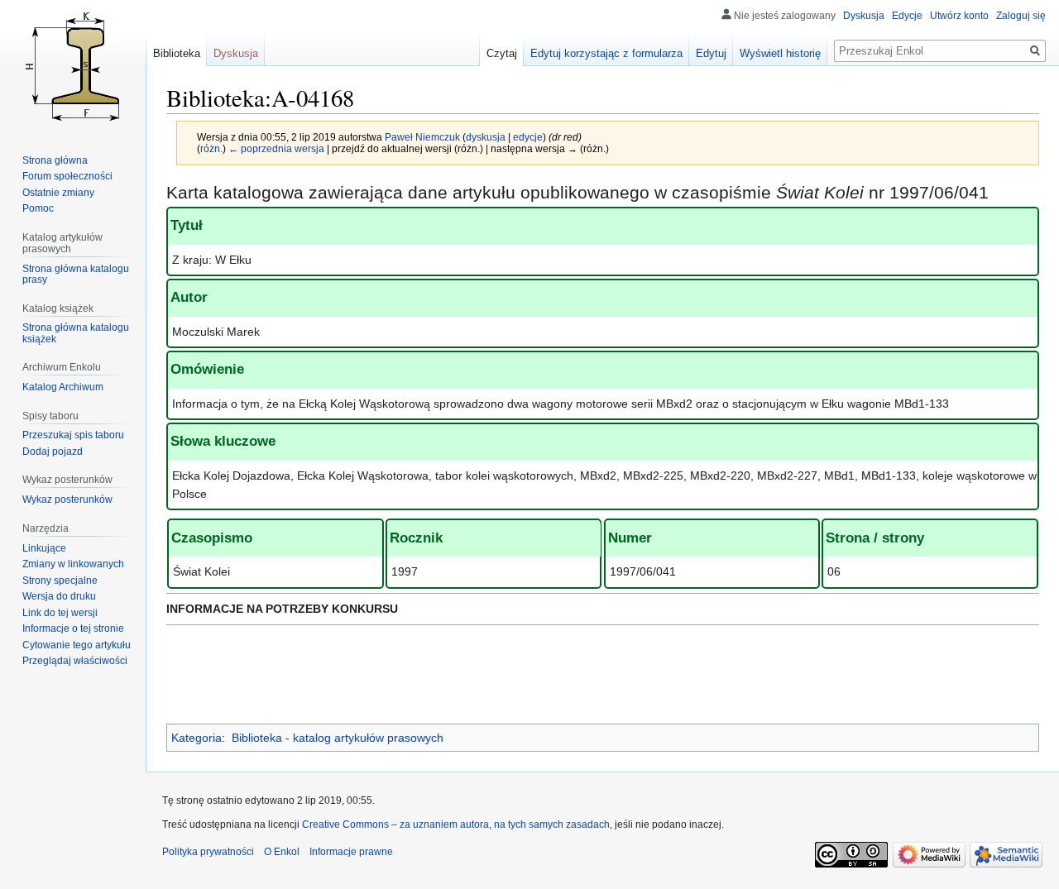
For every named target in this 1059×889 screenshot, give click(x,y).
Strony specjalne (60, 580)
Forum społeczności (67, 176)
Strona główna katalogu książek (75, 333)
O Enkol (281, 852)
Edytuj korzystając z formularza (606, 53)
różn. (211, 148)
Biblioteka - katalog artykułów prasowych (337, 737)
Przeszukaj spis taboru (73, 435)
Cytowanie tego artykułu (76, 645)
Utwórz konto (959, 16)
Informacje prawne (351, 852)
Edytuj (711, 53)
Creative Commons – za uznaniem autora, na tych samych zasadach (456, 824)
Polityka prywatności (208, 852)
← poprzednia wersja (276, 148)
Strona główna (55, 160)
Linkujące (44, 548)
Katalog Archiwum (62, 387)
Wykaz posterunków (67, 499)
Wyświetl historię (780, 53)
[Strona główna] (73, 66)
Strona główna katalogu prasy (75, 274)
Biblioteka (176, 53)
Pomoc (38, 208)
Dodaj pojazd (52, 451)
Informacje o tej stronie (73, 628)
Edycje (907, 16)
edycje (528, 136)
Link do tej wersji (60, 613)
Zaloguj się (1021, 16)
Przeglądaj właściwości (74, 661)
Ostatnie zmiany (58, 192)
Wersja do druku (59, 596)
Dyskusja (863, 16)
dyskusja (486, 136)
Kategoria (196, 737)
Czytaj (501, 53)
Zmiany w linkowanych (73, 564)
